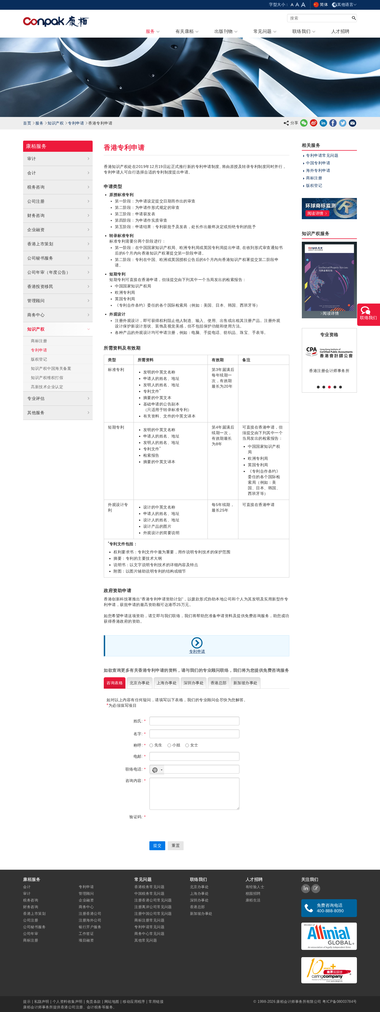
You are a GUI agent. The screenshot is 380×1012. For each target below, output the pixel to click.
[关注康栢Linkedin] (305, 888)
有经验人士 (255, 887)
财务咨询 (36, 215)
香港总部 (197, 907)
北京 (140, 683)
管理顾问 (36, 300)
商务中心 (36, 314)
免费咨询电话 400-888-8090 (330, 908)
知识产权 (56, 123)
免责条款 (93, 1001)
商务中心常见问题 (149, 934)
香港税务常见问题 (149, 887)
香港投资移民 (40, 286)
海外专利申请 (318, 170)
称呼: (139, 745)
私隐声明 (41, 1001)
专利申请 (76, 123)
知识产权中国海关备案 (51, 368)
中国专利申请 (318, 163)
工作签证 (86, 934)
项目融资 (86, 940)
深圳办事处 (199, 900)
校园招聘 (253, 893)
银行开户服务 (90, 927)
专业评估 (36, 398)
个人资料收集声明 (68, 1001)
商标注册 (39, 341)
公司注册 (36, 201)
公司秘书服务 (40, 258)
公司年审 (30, 934)
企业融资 (36, 229)
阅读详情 (331, 313)
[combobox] (157, 770)
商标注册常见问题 (149, 920)
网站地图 (111, 1001)
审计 (31, 158)
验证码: (137, 817)
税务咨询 (36, 187)
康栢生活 (253, 900)
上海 (167, 683)
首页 (27, 123)
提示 (27, 1001)
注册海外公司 (90, 920)
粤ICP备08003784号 (339, 1001)
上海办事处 (199, 893)
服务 (39, 123)
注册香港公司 (90, 913)
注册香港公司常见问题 (153, 900)
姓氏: (139, 721)
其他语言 (345, 4)
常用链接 (156, 1001)
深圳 (194, 683)
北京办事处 (199, 887)
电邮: (139, 756)
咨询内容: (135, 780)
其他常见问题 (145, 940)
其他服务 (36, 412)
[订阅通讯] (315, 888)
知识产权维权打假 (47, 377)
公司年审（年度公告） (48, 272)
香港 (219, 683)
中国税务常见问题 (149, 893)
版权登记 (39, 359)
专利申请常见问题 (322, 155)
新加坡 (245, 683)
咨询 (115, 683)
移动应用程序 (134, 1001)
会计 (31, 172)
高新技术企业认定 (47, 387)
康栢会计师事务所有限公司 (298, 1001)
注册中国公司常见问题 (153, 913)
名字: (139, 734)
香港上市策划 (40, 243)
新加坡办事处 (201, 913)
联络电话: (135, 769)
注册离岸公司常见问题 (153, 907)
